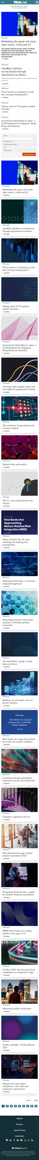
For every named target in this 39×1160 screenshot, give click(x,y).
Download (5, 59)
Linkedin (10, 1140)
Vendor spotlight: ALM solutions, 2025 (18, 1046)
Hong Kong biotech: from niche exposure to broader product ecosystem (17, 622)
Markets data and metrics (14, 464)
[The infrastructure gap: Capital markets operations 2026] (19, 836)
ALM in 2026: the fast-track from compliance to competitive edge (18, 971)
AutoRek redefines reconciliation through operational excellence (13, 71)
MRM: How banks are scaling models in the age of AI (16, 932)
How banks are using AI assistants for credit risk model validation (18, 740)
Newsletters (17, 1140)
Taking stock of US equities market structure (18, 107)
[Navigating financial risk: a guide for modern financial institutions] (19, 875)
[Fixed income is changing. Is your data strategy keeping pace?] (19, 250)
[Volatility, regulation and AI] (19, 800)
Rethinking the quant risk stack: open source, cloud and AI (18, 43)
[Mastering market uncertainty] (19, 991)
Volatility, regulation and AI (16, 816)
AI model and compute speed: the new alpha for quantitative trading (18, 388)
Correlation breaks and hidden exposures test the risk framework (18, 779)
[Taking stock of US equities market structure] (19, 289)
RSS (32, 1140)
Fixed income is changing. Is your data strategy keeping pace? (17, 93)
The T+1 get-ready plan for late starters (17, 501)
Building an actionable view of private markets (17, 701)
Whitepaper (5, 38)
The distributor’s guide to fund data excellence (17, 662)
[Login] (37, 2)
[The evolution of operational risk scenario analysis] (19, 408)
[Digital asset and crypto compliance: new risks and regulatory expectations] (19, 1067)
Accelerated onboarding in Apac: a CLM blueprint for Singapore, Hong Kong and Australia (18, 123)
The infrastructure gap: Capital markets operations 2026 (17, 854)
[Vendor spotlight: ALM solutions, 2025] (19, 1028)
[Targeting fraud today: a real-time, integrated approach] (19, 564)
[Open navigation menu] (2, 2)
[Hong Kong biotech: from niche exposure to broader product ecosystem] (19, 603)
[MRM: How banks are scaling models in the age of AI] (19, 914)
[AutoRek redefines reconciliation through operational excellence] (19, 211)
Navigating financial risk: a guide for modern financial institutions (18, 893)
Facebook (14, 1140)
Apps (25, 1140)
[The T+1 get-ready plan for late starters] (19, 484)
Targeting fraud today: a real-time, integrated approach (19, 582)
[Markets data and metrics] (19, 447)
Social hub (28, 1140)
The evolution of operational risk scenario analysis (18, 426)
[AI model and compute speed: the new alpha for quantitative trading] (19, 370)
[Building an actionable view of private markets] (19, 683)
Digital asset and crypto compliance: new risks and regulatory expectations (15, 1086)
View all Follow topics (7, 1140)
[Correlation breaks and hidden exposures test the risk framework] (19, 761)
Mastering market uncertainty (16, 1008)
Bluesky (21, 1140)
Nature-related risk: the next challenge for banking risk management (16, 542)
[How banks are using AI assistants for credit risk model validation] (19, 722)
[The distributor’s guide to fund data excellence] (19, 644)
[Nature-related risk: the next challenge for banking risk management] (19, 522)
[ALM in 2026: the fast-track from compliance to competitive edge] (19, 953)
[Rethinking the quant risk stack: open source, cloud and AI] (19, 24)
